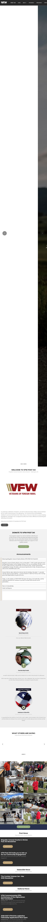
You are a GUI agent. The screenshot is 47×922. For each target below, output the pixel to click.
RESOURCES (39, 2)
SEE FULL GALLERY (23, 826)
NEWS (45, 2)
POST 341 (13, 2)
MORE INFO (8, 846)
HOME (19, 2)
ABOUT (24, 2)
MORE (4, 524)
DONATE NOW (23, 546)
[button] (4, 233)
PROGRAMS (31, 2)
